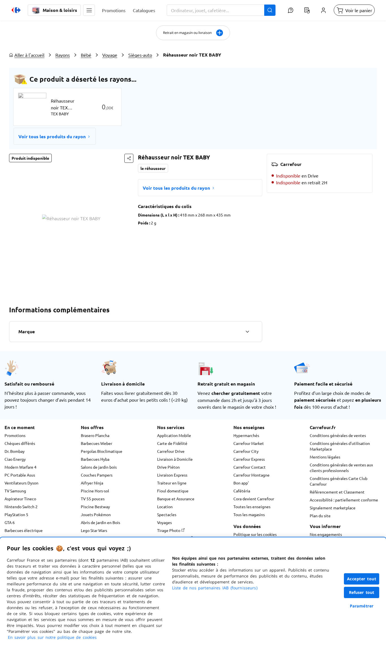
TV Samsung (15, 490)
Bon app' (241, 482)
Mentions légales (325, 456)
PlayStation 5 (16, 514)
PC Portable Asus (20, 474)
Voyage (109, 55)
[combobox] (221, 10)
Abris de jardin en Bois (100, 522)
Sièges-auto (140, 55)
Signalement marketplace (332, 507)
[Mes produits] (307, 10)
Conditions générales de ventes (338, 435)
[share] (128, 158)
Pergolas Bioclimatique (101, 451)
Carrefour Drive (171, 451)
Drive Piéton (168, 466)
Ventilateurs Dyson (21, 482)
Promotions (15, 435)
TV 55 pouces (93, 498)
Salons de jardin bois (99, 466)
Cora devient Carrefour (253, 498)
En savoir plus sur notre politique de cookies (52, 637)
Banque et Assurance (175, 498)
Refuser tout (361, 592)
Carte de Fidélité (172, 443)
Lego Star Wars (94, 530)
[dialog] (193, 592)
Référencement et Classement (337, 491)
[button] (89, 10)
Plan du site (320, 515)
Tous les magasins (249, 514)
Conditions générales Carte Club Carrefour (338, 481)
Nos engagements (326, 534)
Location (165, 506)
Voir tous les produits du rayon (52, 136)
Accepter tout (361, 578)
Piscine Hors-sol (95, 490)
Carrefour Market (248, 443)
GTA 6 (10, 522)
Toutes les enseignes (251, 506)
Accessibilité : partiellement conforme (344, 499)
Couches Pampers (96, 474)
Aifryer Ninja (92, 482)
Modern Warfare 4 (20, 466)
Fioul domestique (172, 490)
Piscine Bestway (95, 506)
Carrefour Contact (249, 466)
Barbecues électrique (24, 530)
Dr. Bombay (15, 451)
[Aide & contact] (290, 10)
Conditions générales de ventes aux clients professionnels (341, 467)
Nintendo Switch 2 (21, 506)
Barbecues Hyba (95, 459)
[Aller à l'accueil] (16, 10)
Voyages (164, 522)
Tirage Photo (169, 530)
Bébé (86, 55)
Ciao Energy (15, 459)
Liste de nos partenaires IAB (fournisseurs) (214, 587)
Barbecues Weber (96, 443)
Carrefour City (246, 451)
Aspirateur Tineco (20, 498)
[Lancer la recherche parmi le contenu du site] (269, 10)
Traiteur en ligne (172, 482)
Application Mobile (174, 435)
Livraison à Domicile (175, 459)
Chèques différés (20, 443)
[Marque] (247, 331)
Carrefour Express (249, 459)
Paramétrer (362, 606)
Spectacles (166, 514)
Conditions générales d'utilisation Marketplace (340, 446)
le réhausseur (153, 168)
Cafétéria (241, 490)
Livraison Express (172, 474)
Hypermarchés (246, 435)
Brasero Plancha (95, 435)
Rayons (62, 55)
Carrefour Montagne (251, 474)
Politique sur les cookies (255, 534)
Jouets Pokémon (96, 514)
